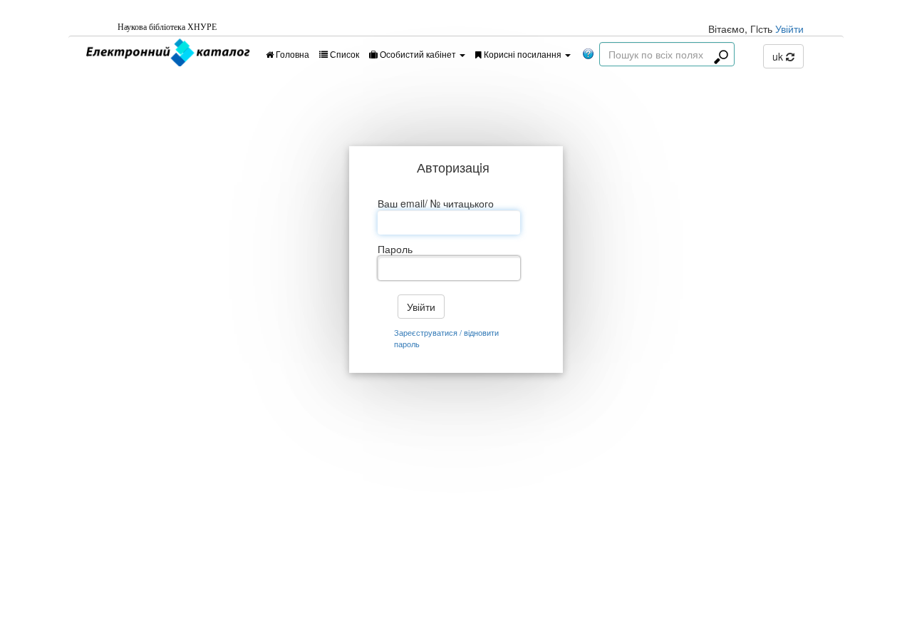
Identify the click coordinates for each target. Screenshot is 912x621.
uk (779, 56)
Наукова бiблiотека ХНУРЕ (167, 27)
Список (343, 54)
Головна (291, 54)
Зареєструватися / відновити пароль (446, 338)
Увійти (789, 28)
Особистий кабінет (418, 54)
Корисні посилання (523, 54)
